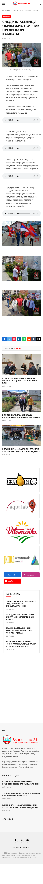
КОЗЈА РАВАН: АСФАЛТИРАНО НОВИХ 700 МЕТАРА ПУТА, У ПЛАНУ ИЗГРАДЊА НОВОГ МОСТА (21, 643)
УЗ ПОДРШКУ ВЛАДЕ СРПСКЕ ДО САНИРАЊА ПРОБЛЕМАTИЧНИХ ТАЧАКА (20, 617)
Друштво (6, 16)
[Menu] (3, 3)
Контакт (27, 847)
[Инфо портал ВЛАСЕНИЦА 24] (21, 3)
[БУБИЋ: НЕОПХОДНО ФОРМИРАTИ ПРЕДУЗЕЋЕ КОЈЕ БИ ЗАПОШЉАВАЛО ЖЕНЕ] (21, 364)
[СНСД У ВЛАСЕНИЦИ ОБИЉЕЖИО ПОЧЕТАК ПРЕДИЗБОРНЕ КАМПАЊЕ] (21, 55)
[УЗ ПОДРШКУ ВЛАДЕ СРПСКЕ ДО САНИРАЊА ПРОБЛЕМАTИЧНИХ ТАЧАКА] (21, 401)
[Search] (39, 3)
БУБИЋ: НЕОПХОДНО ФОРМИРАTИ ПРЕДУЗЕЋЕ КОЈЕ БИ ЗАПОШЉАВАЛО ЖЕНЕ (19, 380)
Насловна (5, 10)
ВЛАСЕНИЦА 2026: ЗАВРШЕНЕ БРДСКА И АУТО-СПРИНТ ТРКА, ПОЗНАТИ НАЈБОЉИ (19, 630)
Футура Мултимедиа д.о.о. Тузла (24, 857)
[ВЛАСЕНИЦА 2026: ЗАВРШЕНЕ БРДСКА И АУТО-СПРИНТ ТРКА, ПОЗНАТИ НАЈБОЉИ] (21, 435)
